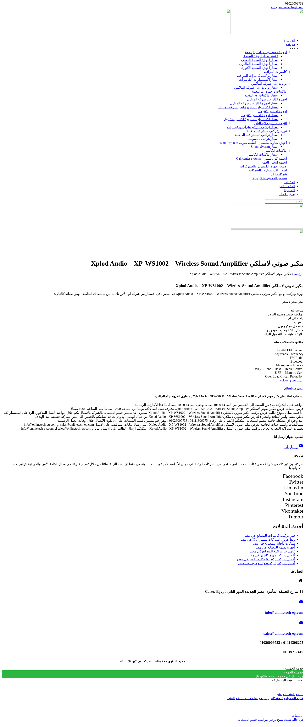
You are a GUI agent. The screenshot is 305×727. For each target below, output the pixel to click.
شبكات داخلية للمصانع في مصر (273, 543)
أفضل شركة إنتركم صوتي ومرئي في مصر (266, 563)
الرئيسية (297, 274)
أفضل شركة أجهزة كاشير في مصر (271, 555)
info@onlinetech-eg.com (287, 7)
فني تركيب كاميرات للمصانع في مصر (269, 535)
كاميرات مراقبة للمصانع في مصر (272, 551)
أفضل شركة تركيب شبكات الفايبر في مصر (265, 559)
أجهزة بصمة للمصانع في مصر (275, 547)
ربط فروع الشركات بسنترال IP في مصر (267, 539)
